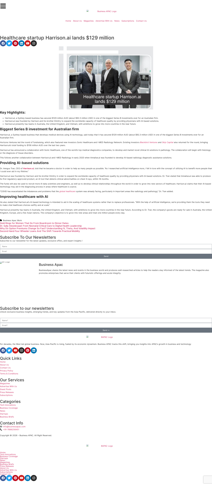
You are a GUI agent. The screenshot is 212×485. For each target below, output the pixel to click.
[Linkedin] (21, 43)
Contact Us (5, 474)
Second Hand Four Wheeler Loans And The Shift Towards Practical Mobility (40, 231)
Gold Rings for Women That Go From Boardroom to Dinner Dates (34, 223)
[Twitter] (9, 43)
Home (3, 452)
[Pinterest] (15, 43)
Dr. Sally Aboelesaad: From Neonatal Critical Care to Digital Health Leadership (41, 226)
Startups (4, 458)
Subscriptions (6, 472)
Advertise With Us (8, 470)
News (2, 460)
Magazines (5, 462)
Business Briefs (7, 464)
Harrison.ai (28, 168)
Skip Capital (167, 142)
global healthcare (67, 191)
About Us (4, 468)
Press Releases (7, 466)
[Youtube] (28, 43)
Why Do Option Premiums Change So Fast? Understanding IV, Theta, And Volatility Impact (47, 228)
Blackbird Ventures (149, 142)
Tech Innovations (8, 454)
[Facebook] (3, 43)
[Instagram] (34, 43)
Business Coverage (9, 456)
